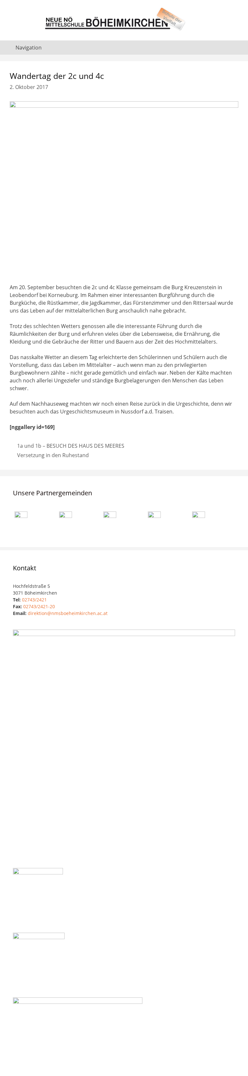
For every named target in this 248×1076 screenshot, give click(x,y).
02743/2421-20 (39, 606)
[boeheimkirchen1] (21, 523)
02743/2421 (34, 600)
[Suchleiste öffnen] (238, 47)
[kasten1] (154, 521)
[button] (35, 519)
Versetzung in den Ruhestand (53, 455)
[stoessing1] (65, 522)
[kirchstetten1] (109, 521)
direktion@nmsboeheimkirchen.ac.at (68, 613)
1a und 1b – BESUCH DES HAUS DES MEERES (70, 445)
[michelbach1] (198, 522)
